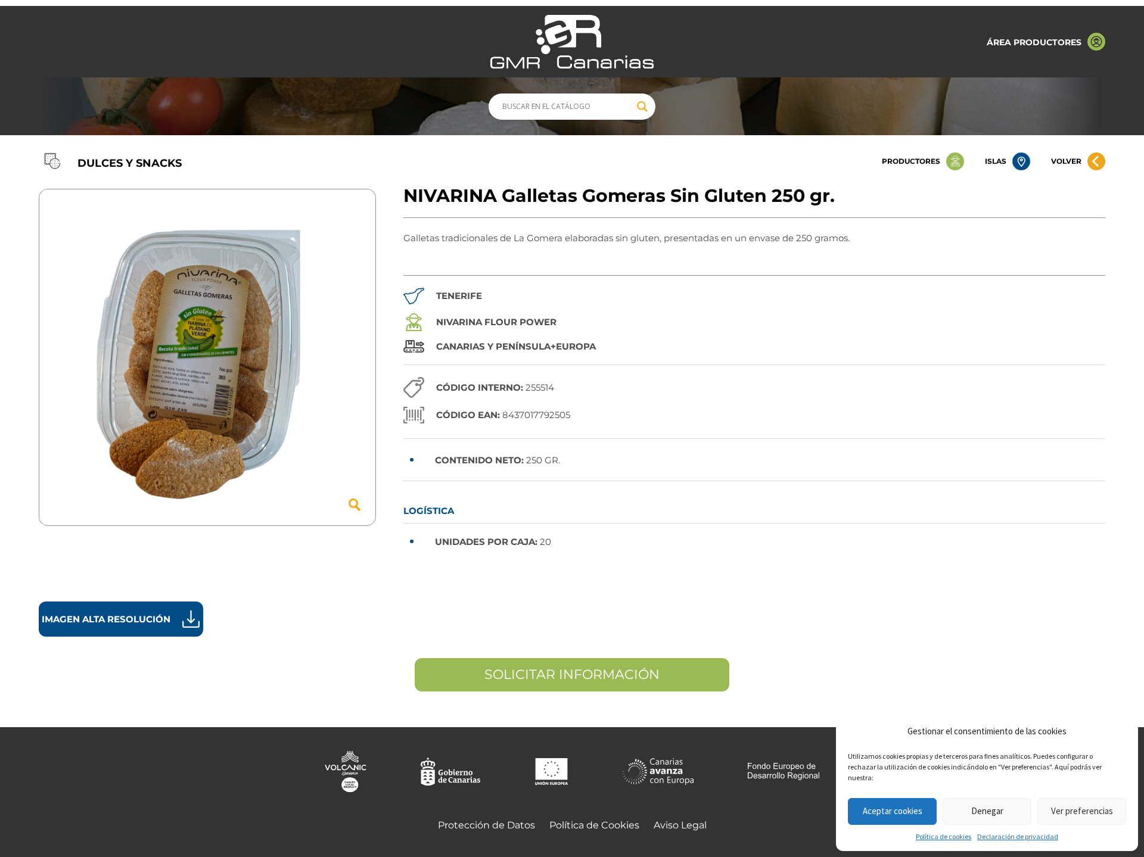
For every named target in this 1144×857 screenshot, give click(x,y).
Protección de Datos (486, 825)
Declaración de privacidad (1017, 836)
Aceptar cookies (892, 811)
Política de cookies (943, 836)
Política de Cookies (594, 825)
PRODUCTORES (911, 161)
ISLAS (995, 161)
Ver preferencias (1082, 811)
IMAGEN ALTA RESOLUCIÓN (106, 619)
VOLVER (1066, 161)
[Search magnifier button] (642, 106)
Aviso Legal (680, 825)
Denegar (987, 811)
